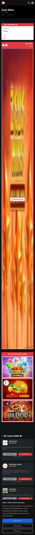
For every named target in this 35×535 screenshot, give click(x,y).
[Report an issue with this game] (3, 45)
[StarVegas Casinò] (5, 468)
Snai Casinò (13, 441)
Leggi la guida (9, 454)
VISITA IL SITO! (25, 454)
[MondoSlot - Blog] (3, 2)
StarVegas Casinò (15, 464)
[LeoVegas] (5, 492)
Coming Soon (17, 199)
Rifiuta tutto (17, 531)
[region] (17, 517)
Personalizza (17, 526)
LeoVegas (12, 489)
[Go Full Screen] (6, 45)
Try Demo (17, 367)
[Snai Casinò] (5, 444)
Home (2, 14)
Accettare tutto (17, 520)
